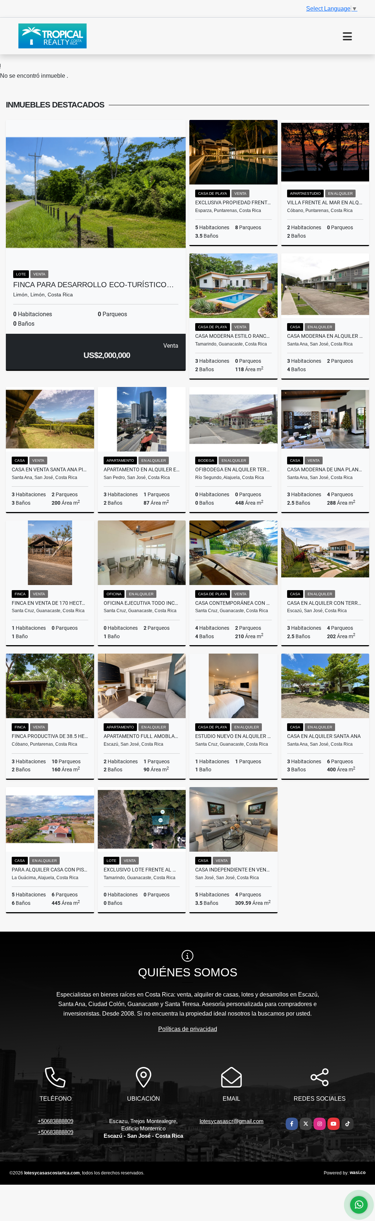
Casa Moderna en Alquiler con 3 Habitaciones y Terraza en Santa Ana (325, 336)
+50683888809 (55, 1121)
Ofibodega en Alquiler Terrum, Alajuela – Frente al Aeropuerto (233, 469)
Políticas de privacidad (187, 1029)
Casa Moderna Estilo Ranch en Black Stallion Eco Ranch (233, 336)
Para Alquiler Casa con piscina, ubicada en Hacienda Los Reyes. (50, 870)
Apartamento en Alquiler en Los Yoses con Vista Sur (142, 469)
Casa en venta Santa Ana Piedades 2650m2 (50, 469)
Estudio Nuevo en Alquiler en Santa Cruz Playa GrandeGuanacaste (233, 736)
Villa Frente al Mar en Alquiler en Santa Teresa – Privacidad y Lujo (325, 202)
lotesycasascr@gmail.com (232, 1121)
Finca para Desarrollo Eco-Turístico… (93, 285)
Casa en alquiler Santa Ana (324, 736)
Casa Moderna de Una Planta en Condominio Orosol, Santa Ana (325, 469)
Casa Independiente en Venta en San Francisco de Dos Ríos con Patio (233, 870)
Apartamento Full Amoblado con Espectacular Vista (142, 736)
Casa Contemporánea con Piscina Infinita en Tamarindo (233, 603)
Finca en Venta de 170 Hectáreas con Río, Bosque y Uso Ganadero (50, 603)
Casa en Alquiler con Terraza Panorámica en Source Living (325, 603)
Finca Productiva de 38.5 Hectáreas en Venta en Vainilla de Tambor (50, 736)
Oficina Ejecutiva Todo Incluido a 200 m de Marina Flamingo (142, 603)
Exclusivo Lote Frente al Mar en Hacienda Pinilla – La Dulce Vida (142, 870)
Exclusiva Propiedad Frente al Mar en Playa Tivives (233, 202)
